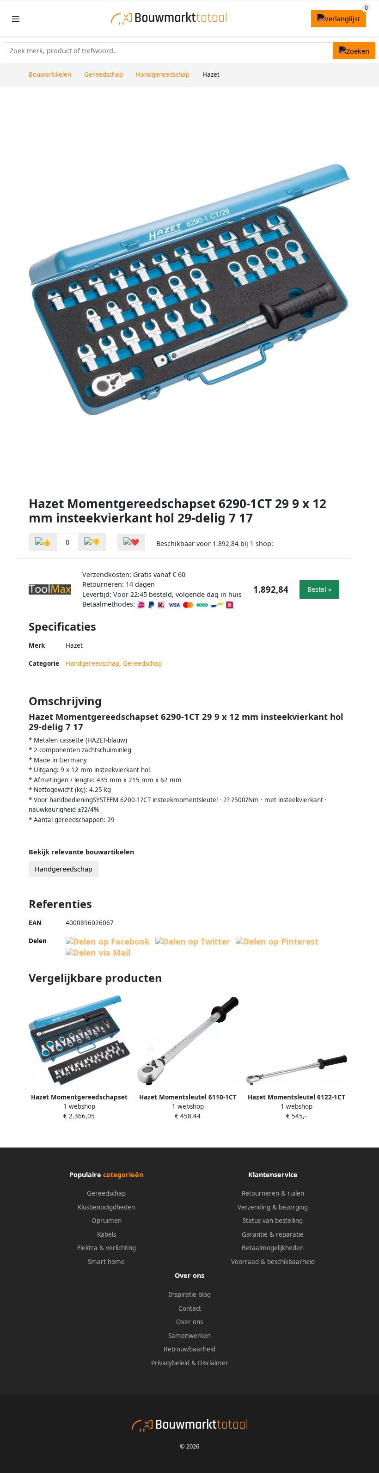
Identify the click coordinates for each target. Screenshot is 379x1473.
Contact (189, 1308)
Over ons (189, 1322)
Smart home (106, 1262)
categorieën (123, 1174)
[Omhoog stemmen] (43, 542)
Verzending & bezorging (273, 1207)
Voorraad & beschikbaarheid (273, 1262)
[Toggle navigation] (16, 18)
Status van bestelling (273, 1220)
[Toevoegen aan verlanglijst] (131, 542)
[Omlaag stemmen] (92, 542)
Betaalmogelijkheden (273, 1248)
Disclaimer (213, 1363)
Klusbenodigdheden (106, 1207)
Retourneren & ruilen (273, 1193)
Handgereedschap (92, 663)
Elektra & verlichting (106, 1248)
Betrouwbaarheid (189, 1349)
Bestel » (319, 589)
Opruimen (107, 1220)
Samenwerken (189, 1336)
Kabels (106, 1234)
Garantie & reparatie (273, 1234)
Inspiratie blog (190, 1294)
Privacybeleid (170, 1363)
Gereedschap (142, 663)
